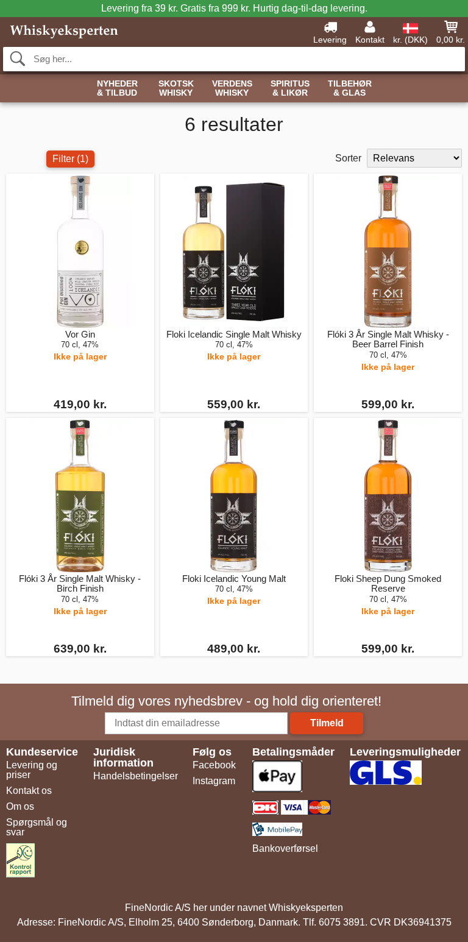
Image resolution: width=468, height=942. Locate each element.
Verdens (232, 88)
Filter (70, 159)
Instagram (214, 781)
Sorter (348, 158)
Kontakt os (29, 790)
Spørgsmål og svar (36, 827)
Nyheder (117, 88)
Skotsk (176, 88)
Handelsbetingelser (135, 776)
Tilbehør (350, 88)
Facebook (214, 765)
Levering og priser (31, 770)
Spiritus (290, 88)
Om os (20, 806)
